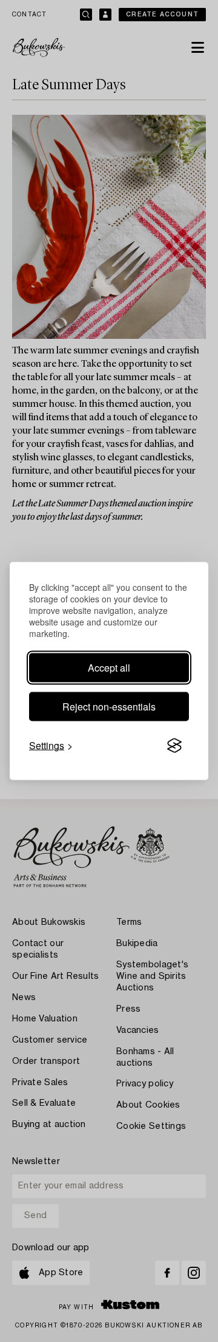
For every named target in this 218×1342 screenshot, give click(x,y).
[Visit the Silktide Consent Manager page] (174, 745)
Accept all (109, 668)
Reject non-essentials (109, 707)
